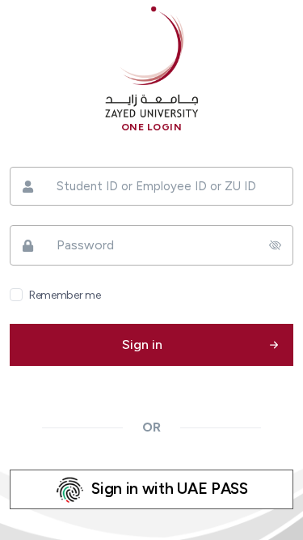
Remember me (64, 295)
